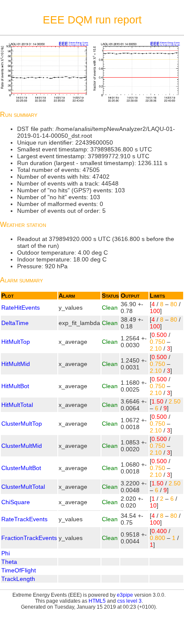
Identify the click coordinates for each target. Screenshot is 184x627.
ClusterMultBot (21, 467)
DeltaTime (15, 322)
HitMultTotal (17, 404)
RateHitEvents (20, 307)
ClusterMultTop (21, 423)
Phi (5, 553)
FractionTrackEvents (29, 537)
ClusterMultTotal (23, 486)
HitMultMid (15, 363)
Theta (9, 561)
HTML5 (97, 601)
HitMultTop (15, 341)
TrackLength (18, 578)
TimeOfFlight (18, 570)
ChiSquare (15, 502)
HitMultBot (15, 386)
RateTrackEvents (24, 519)
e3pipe (125, 595)
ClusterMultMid (21, 445)
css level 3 (129, 601)
